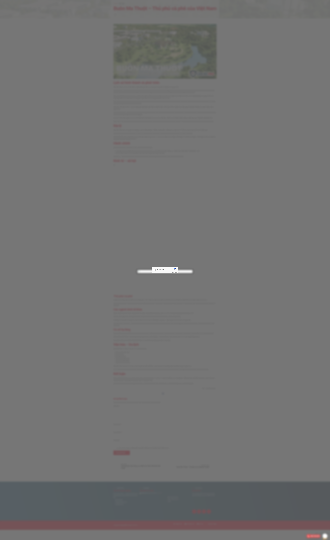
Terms (176, 272)
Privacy (173, 272)
